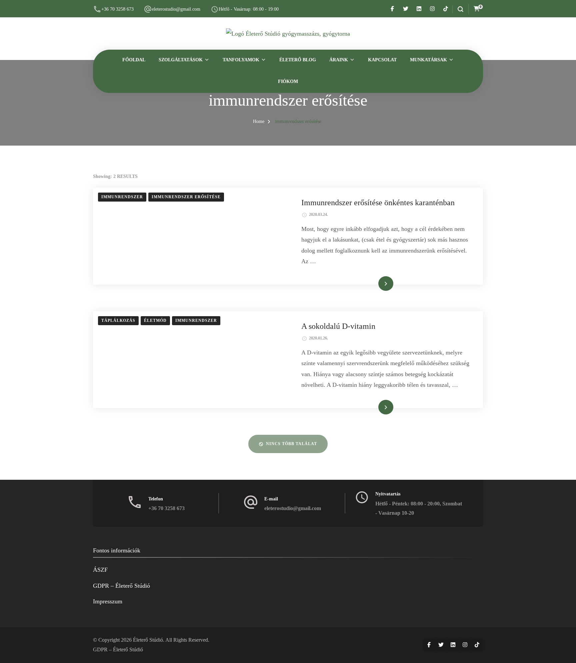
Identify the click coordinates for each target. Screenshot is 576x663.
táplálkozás (118, 320)
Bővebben (376, 283)
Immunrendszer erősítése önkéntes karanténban (378, 202)
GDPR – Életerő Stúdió (121, 585)
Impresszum (107, 601)
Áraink (338, 59)
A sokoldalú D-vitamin (338, 326)
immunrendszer (122, 197)
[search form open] (457, 9)
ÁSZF (100, 569)
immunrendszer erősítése (186, 197)
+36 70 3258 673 (117, 9)
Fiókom (288, 81)
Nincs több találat (291, 443)
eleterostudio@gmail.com (176, 9)
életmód (155, 320)
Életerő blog (297, 59)
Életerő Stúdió (148, 640)
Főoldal (133, 59)
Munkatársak (428, 59)
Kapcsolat (382, 59)
